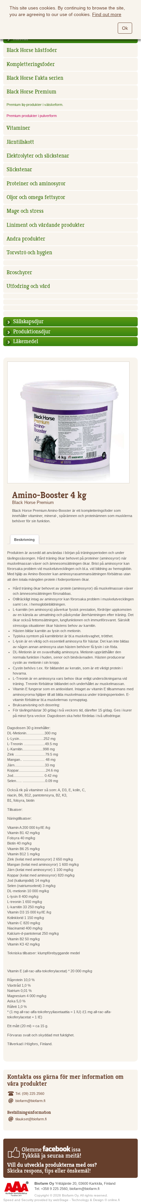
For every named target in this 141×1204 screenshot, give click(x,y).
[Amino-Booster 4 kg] (68, 422)
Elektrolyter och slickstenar (38, 155)
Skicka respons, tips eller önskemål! (49, 1170)
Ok (125, 28)
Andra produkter (26, 238)
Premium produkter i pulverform (32, 116)
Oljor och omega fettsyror (36, 197)
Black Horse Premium (31, 91)
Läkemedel (25, 341)
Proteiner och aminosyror (36, 183)
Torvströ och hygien (29, 252)
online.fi (114, 1200)
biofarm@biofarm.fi (30, 1101)
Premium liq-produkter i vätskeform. (35, 105)
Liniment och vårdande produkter (46, 225)
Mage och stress (25, 211)
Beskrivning (24, 540)
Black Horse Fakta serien (35, 78)
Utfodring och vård (28, 286)
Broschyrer (19, 272)
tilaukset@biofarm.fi (31, 1119)
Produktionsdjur (31, 331)
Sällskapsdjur (28, 321)
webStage (61, 1200)
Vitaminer (18, 128)
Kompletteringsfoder (31, 64)
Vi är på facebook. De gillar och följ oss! (44, 1152)
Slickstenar (19, 169)
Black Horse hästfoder (32, 50)
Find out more (106, 14)
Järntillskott (20, 142)
